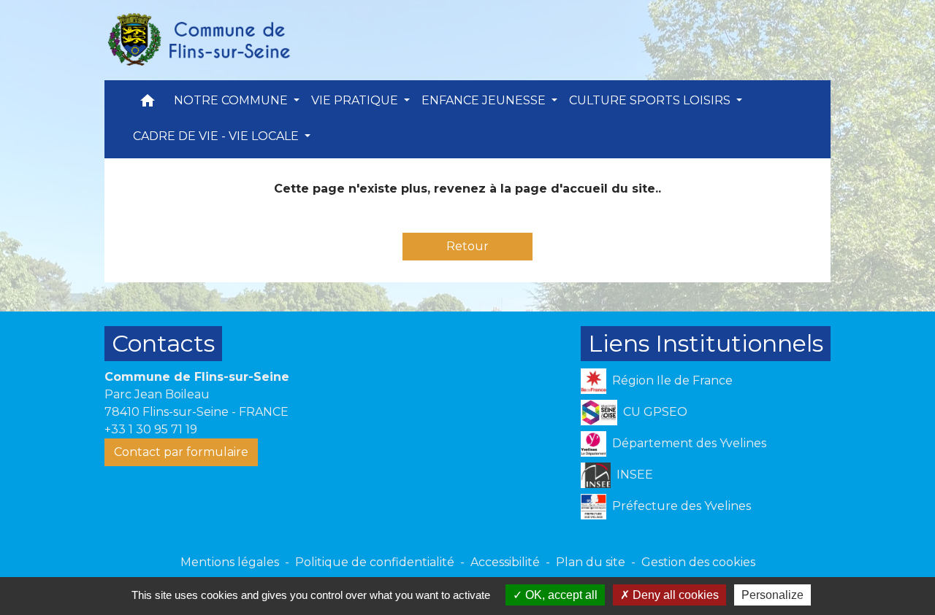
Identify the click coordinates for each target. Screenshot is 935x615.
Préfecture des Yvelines (681, 506)
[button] (147, 104)
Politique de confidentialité (374, 562)
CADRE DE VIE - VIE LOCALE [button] (217, 136)
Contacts (163, 343)
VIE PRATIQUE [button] (356, 100)
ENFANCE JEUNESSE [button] (485, 100)
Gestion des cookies (698, 562)
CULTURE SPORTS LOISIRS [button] (651, 100)
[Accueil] (197, 40)
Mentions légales (229, 562)
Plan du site (590, 562)
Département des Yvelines (689, 443)
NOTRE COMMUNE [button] (232, 100)
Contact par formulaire (181, 452)
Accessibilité (505, 562)
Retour (467, 246)
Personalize (772, 595)
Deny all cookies (674, 595)
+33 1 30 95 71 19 (150, 429)
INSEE (635, 474)
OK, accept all (560, 595)
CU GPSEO (655, 412)
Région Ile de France (672, 380)
